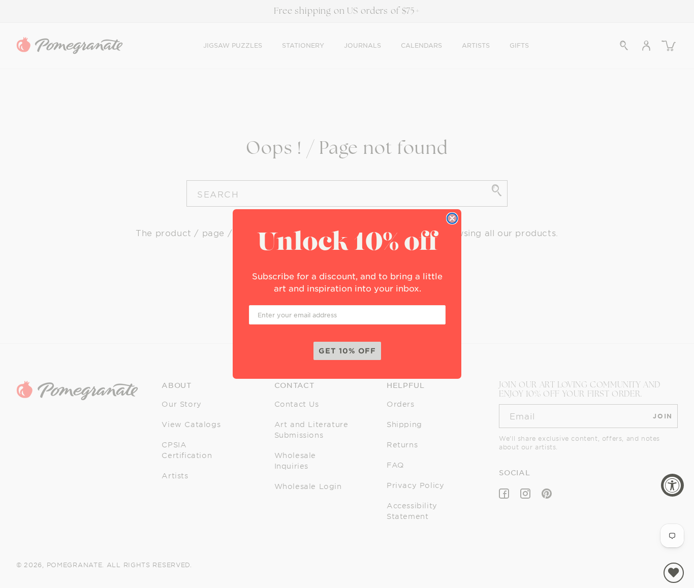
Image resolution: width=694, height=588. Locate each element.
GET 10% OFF (347, 350)
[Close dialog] (452, 218)
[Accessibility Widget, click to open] (672, 485)
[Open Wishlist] (674, 573)
